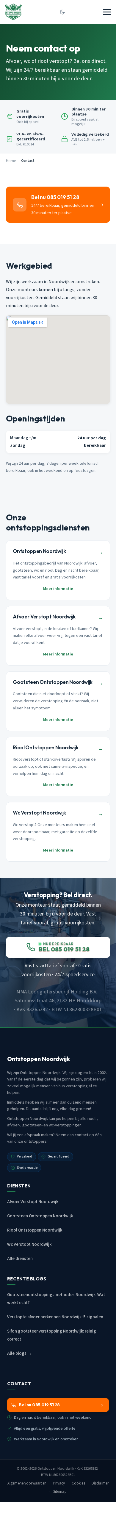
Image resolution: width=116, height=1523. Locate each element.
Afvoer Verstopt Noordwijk (32, 1202)
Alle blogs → (19, 1353)
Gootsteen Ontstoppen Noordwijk (40, 1216)
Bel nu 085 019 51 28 (39, 1404)
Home (11, 160)
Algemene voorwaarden (27, 1483)
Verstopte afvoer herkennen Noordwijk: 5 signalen (55, 1317)
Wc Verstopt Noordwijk (29, 1244)
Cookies (78, 1483)
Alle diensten (20, 1259)
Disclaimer (100, 1483)
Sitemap (60, 1491)
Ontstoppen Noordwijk (55, 1468)
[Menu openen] (107, 12)
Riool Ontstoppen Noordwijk (34, 1230)
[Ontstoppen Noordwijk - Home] (13, 12)
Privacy (59, 1483)
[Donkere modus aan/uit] (62, 12)
